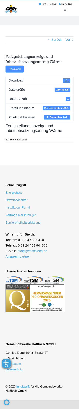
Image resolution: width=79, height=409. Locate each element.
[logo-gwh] (11, 5)
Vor (67, 39)
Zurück (56, 39)
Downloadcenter (17, 200)
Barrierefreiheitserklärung (23, 222)
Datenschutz (14, 369)
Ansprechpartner (18, 256)
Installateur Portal (18, 207)
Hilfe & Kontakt (49, 4)
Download (15, 68)
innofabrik (23, 386)
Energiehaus (14, 192)
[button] (6, 402)
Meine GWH (67, 4)
